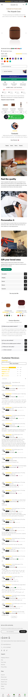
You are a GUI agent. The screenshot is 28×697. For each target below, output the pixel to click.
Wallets (2, 686)
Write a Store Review (14, 363)
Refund (11, 145)
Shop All (2, 674)
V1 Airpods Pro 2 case (21, 310)
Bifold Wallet (22, 500)
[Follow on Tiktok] (6, 650)
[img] (6, 360)
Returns (16, 145)
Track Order (3, 662)
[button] (19, 53)
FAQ (2, 660)
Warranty (3, 664)
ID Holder (22, 611)
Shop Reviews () (16, 382)
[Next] (26, 33)
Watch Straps (4, 684)
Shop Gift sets (6, 269)
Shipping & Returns (5, 657)
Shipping (7, 145)
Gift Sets (3, 688)
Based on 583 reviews (6, 361)
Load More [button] (14, 616)
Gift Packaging (23, 465)
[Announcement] (15, 1)
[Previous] (2, 33)
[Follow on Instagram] (4, 650)
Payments (20, 145)
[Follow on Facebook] (1, 650)
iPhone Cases (4, 677)
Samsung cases (4, 679)
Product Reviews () (6, 382)
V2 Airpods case (8, 310)
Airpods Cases (4, 681)
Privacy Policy (4, 666)
